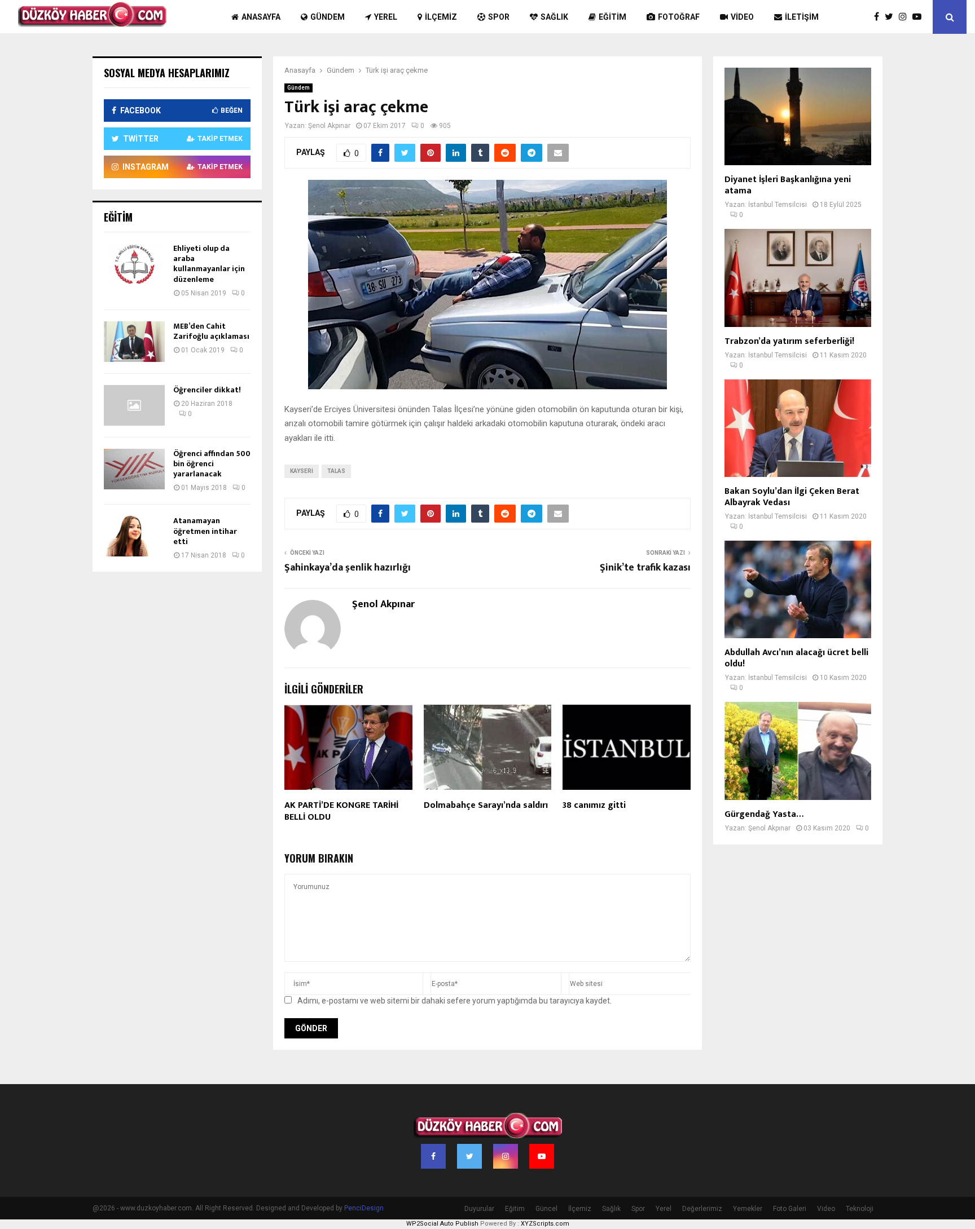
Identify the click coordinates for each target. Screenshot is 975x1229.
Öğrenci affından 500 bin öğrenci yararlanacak (212, 463)
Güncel (546, 1209)
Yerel (385, 16)
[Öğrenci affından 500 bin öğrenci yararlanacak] (134, 469)
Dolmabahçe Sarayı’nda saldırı (486, 805)
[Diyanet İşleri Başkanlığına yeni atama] (797, 116)
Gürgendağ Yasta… (763, 814)
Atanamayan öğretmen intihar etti (205, 530)
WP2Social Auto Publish (442, 1223)
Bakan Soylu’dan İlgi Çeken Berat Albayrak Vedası (791, 497)
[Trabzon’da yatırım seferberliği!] (797, 277)
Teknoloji (859, 1209)
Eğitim (612, 16)
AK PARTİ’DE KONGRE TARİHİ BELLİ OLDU (341, 811)
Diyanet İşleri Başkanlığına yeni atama (787, 185)
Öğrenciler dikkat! (207, 389)
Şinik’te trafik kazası (645, 567)
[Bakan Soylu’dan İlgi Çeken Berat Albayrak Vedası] (797, 428)
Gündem (327, 16)
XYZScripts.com (545, 1223)
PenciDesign (364, 1208)
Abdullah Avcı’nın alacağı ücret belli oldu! (796, 658)
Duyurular (479, 1209)
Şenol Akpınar (329, 126)
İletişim (802, 16)
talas (336, 471)
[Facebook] (879, 17)
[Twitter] (892, 17)
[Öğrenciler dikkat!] (134, 405)
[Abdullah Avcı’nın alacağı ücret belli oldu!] (797, 589)
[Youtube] (919, 17)
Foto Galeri (789, 1209)
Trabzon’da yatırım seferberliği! (789, 341)
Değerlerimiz (702, 1209)
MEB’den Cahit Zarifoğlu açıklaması (211, 331)
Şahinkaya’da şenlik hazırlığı (347, 567)
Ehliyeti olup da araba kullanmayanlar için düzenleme (209, 264)
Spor (499, 16)
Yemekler (747, 1209)
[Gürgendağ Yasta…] (797, 750)
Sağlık (554, 16)
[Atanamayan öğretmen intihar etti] (134, 536)
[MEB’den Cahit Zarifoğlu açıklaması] (134, 341)
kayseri (301, 471)
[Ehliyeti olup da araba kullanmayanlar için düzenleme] (134, 264)
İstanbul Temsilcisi (777, 205)
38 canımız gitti (594, 805)
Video (742, 16)
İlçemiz (441, 16)
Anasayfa (260, 16)
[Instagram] (905, 17)
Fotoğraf (679, 16)
